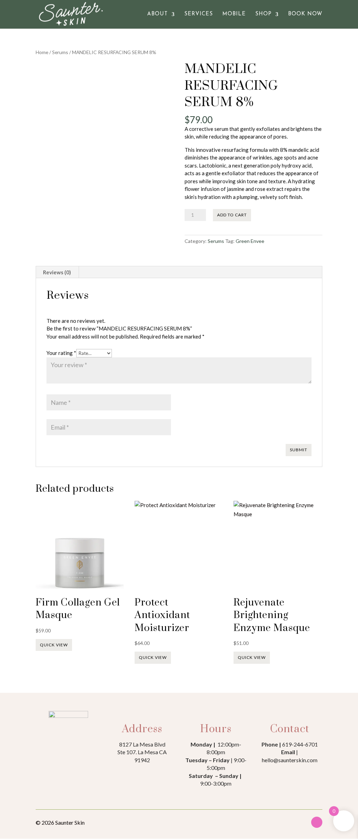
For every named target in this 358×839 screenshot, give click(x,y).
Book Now (305, 14)
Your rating (61, 353)
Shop (263, 14)
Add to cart (232, 214)
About (157, 14)
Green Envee (250, 241)
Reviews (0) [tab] (57, 272)
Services (198, 14)
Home (42, 52)
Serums (60, 52)
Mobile (234, 14)
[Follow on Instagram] (316, 822)
